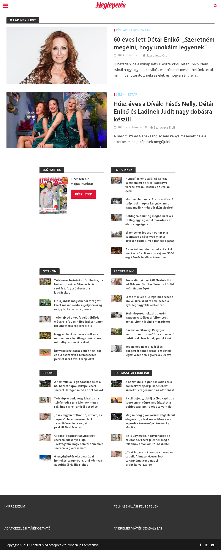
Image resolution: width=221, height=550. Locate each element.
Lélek (120, 94)
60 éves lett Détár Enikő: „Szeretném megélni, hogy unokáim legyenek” (164, 44)
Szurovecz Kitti (156, 55)
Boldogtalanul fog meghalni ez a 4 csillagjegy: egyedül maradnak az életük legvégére (149, 220)
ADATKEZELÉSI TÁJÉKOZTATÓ (27, 528)
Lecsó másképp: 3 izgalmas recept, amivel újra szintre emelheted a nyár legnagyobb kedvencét (149, 301)
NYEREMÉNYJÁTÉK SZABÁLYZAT (138, 528)
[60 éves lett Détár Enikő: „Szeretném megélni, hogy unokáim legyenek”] (56, 55)
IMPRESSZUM (14, 506)
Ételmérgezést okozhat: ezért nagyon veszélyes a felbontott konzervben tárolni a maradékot (147, 318)
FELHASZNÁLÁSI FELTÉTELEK (136, 506)
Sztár (146, 30)
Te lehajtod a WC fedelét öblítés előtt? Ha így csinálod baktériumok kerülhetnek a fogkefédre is (78, 322)
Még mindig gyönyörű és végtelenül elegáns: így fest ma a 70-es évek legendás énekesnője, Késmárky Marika (150, 421)
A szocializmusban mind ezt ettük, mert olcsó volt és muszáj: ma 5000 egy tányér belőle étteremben (149, 253)
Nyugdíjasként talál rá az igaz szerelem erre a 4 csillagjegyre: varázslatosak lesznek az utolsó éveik (147, 185)
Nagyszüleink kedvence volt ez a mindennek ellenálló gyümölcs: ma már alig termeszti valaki (77, 338)
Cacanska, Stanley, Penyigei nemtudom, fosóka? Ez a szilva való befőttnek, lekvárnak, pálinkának (149, 334)
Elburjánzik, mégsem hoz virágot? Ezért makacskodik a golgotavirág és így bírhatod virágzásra (78, 305)
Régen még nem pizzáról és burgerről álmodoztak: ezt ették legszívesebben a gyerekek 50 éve (148, 351)
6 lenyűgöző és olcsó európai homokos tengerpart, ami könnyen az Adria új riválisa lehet (78, 461)
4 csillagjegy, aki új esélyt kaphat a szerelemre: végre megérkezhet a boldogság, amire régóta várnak (149, 403)
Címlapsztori (127, 30)
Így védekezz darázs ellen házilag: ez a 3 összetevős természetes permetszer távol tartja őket (77, 355)
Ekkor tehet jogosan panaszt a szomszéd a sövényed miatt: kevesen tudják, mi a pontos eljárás (149, 237)
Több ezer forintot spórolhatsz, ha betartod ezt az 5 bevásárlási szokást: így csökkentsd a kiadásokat (78, 286)
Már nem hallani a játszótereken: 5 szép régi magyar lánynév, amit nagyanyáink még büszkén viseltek (149, 204)
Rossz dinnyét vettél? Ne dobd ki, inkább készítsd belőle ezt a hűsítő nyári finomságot (149, 284)
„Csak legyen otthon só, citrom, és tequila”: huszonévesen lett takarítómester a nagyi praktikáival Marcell (78, 421)
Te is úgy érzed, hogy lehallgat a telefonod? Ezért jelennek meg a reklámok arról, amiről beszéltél (76, 403)
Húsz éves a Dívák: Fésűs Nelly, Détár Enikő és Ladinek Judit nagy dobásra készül (164, 112)
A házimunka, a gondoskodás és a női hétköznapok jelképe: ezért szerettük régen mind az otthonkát (78, 386)
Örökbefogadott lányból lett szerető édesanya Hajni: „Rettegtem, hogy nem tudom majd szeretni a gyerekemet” (79, 442)
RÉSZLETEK (83, 194)
